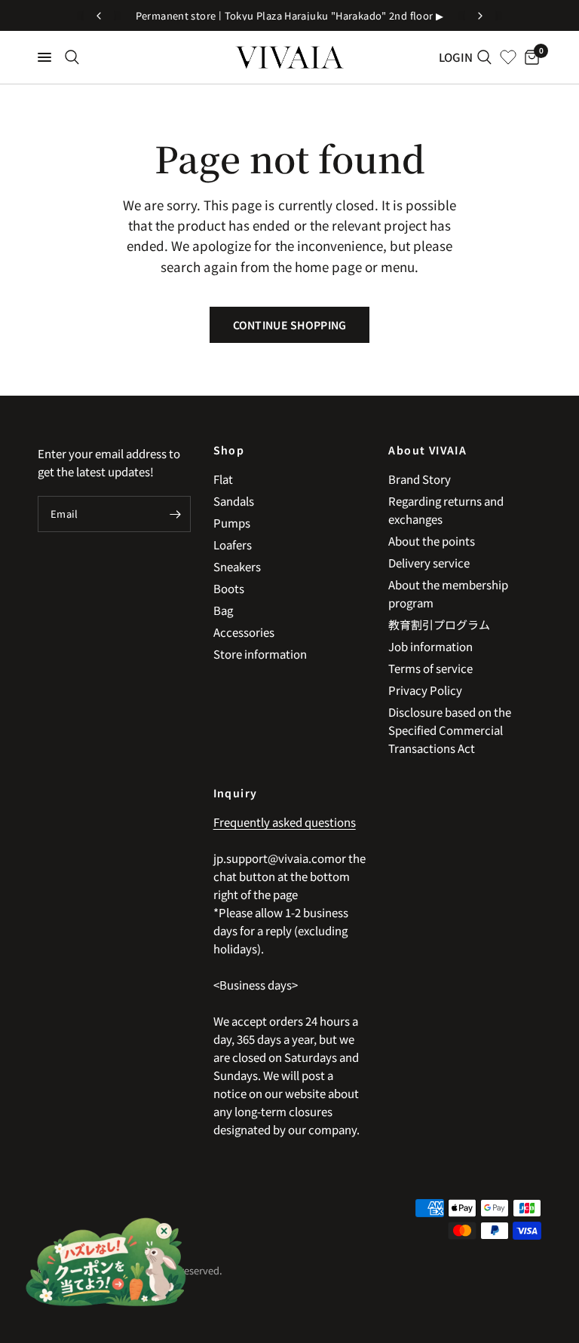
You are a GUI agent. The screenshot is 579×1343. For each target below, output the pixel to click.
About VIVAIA (427, 450)
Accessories (243, 632)
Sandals (233, 501)
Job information (430, 646)
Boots (228, 588)
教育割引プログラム (439, 624)
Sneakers (237, 566)
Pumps (231, 523)
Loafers (232, 544)
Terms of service (430, 668)
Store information (260, 654)
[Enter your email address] (176, 514)
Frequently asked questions (284, 822)
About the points (431, 541)
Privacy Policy (425, 690)
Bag (223, 610)
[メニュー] (44, 57)
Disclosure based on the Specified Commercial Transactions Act (449, 730)
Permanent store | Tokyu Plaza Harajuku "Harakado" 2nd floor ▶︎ (290, 15)
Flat (223, 479)
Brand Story (419, 479)
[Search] (72, 57)
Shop (229, 450)
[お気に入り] (508, 57)
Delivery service (429, 563)
